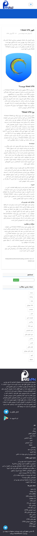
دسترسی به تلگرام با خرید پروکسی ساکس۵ (24, 464)
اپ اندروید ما (13, 418)
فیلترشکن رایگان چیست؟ (29, 478)
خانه (34, 19)
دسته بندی (33, 436)
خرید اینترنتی (29, 330)
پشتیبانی (33, 447)
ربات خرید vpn (32, 450)
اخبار (32, 314)
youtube (31, 309)
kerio (31, 293)
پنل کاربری (33, 452)
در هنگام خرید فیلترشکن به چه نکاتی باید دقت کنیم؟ (21, 468)
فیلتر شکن (30, 347)
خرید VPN (30, 326)
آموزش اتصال (32, 433)
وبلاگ (34, 431)
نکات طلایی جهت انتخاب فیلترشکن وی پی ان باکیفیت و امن (19, 466)
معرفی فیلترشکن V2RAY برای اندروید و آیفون (23, 471)
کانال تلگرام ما (14, 412)
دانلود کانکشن (28, 438)
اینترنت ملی (30, 318)
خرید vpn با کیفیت (31, 482)
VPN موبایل (30, 305)
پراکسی (31, 322)
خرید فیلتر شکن (29, 334)
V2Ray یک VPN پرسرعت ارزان (27, 473)
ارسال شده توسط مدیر (24, 33)
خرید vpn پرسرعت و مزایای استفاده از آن (24, 475)
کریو (32, 355)
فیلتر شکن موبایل (28, 351)
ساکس (31, 339)
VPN (32, 301)
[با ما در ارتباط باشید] (4, 527)
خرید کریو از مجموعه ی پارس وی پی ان (25, 480)
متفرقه (31, 359)
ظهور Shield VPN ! (27, 30)
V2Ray (31, 297)
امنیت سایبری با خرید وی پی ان (27, 461)
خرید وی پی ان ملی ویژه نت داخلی (26, 454)
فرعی (31, 343)
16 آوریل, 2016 (11, 33)
